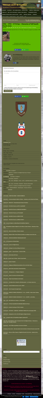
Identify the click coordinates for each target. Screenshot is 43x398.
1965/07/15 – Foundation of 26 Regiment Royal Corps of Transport (20, 172)
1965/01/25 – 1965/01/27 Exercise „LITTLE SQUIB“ (13, 212)
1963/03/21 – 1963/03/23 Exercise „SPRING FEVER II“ (13, 219)
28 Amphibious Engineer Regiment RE (31, 372)
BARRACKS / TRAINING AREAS (34, 10)
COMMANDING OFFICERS (32, 12)
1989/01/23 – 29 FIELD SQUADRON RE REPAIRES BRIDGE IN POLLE (16, 303)
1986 (7, 27)
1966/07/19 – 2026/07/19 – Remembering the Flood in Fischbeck (15, 202)
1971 (10, 376)
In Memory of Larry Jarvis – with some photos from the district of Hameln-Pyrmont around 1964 (21, 328)
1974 (12, 376)
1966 (7, 376)
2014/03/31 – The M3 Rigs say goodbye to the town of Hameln (15, 325)
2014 (25, 376)
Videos (18, 16)
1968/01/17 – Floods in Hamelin (9, 261)
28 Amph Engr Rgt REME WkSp (18, 372)
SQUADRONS (9, 10)
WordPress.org (5, 363)
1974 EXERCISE (15, 376)
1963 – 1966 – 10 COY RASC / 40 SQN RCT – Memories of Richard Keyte (21, 183)
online (6, 142)
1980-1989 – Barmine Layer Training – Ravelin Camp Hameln (14, 258)
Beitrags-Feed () (6, 359)
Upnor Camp (35, 379)
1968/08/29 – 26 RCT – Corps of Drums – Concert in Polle (14, 251)
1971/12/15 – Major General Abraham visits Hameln (13, 278)
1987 (9, 27)
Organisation (21, 16)
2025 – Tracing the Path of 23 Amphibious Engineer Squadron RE (15, 317)
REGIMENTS (4, 10)
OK (23, 396)
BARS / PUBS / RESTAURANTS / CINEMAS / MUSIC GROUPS (17, 12)
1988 (11, 27)
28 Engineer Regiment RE (19, 373)
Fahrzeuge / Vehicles (12, 16)
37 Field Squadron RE (24, 27)
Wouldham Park (5, 380)
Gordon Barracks (12, 379)
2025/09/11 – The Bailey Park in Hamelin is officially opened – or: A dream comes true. (19, 282)
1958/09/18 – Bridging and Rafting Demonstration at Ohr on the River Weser (17, 265)
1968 (9, 376)
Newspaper (25, 379)
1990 (15, 27)
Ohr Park (29, 379)
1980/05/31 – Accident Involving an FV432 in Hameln (13, 307)
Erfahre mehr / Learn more (34, 396)
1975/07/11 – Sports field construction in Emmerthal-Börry (14, 268)
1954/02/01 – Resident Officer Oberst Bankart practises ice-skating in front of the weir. (19, 234)
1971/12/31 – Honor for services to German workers (13, 275)
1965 (5, 376)
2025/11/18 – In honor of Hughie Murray (11, 244)
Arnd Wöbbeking (6, 176)
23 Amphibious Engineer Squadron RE (20, 370)
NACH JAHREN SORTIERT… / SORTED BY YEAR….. (20, 10)
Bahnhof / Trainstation (5, 16)
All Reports (30, 27)
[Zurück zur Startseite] (21, 6)
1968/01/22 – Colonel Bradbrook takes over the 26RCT (13, 285)
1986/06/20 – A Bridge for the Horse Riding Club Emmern (14, 248)
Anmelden (5, 357)
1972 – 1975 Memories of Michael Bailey (11, 241)
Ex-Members (34, 27)
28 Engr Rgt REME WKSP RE (28, 373)
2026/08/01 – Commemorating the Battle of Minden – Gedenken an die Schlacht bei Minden (20, 199)
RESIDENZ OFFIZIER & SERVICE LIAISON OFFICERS (10, 14)
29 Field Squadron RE (36, 373)
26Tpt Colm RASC (10, 372)
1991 (17, 27)
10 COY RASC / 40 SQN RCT (11, 170)
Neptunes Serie (21, 379)
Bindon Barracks (36, 376)
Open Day (32, 379)
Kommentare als (6, 361)
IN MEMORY (35, 14)
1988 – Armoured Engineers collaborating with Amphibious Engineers (16, 223)
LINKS (25, 16)
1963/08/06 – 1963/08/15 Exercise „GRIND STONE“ (13, 216)
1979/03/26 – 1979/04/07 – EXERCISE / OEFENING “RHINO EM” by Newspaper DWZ (19, 310)
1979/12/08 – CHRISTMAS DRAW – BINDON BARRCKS (14, 195)
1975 (18, 376)
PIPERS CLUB (4, 12)
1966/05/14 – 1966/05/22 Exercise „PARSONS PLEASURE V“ (14, 209)
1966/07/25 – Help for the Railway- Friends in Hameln (13, 231)
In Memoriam (17, 379)
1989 (13, 27)
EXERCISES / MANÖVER (27, 14)
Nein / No (27, 396)
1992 (19, 27)
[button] (17, 50)
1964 (3, 376)
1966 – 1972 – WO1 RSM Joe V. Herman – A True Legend (14, 300)
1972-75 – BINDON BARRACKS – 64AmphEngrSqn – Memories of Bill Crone (19, 187)
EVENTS (20, 14)
